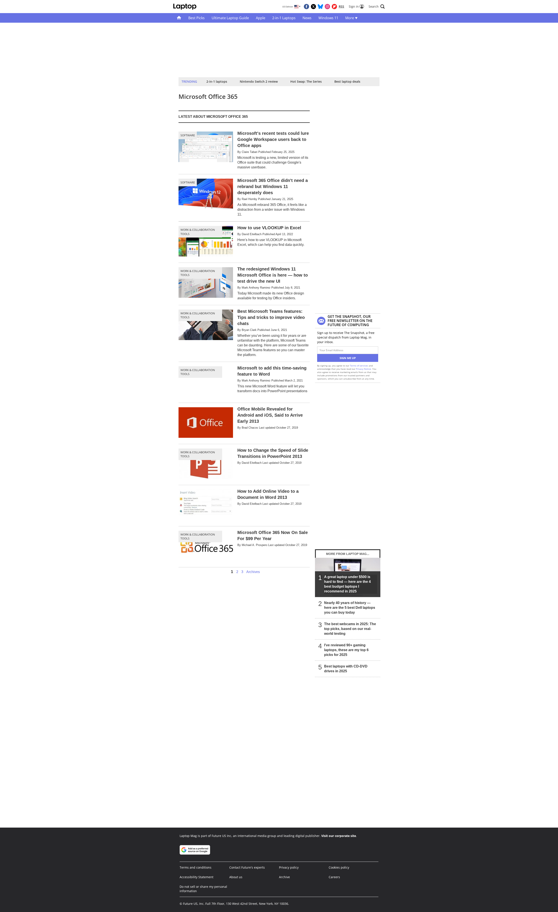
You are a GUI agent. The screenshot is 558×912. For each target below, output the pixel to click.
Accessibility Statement (196, 877)
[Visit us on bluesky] (320, 6)
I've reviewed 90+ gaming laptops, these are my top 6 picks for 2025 (346, 650)
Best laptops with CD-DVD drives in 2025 (345, 668)
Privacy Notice (363, 368)
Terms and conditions (195, 867)
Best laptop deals (347, 81)
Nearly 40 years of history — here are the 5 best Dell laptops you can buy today (349, 607)
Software (187, 135)
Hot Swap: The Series (306, 81)
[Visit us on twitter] (313, 6)
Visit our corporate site (338, 836)
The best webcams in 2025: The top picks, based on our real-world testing (350, 628)
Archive (284, 877)
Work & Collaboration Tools (197, 232)
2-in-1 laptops (216, 81)
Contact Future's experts (247, 867)
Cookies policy (339, 867)
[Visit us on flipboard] (334, 6)
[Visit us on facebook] (306, 6)
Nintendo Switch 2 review (259, 81)
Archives (253, 572)
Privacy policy (289, 867)
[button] (377, 6)
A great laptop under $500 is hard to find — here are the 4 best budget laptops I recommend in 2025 (347, 584)
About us (235, 877)
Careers (334, 877)
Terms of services (359, 365)
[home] (179, 18)
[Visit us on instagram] (327, 6)
